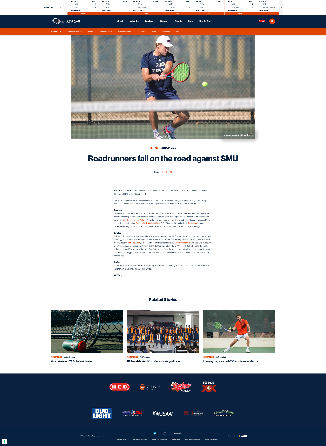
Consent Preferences (139, 440)
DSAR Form (176, 440)
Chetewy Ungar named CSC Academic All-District (231, 361)
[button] (281, 7)
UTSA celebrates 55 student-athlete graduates (153, 361)
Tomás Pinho (138, 220)
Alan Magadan (194, 223)
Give (154, 31)
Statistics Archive (125, 31)
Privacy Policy (122, 440)
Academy (166, 31)
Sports (120, 21)
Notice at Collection (211, 440)
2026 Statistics (106, 31)
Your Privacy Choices (192, 440)
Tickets (178, 21)
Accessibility (178, 433)
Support (164, 21)
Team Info (142, 31)
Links (83, 13)
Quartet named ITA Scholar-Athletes (71, 361)
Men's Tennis (155, 148)
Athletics (134, 21)
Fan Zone (149, 21)
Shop (190, 21)
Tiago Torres (127, 220)
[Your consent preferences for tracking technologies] (4, 441)
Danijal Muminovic (182, 242)
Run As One (205, 21)
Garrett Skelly (142, 223)
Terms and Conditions (159, 440)
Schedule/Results (75, 31)
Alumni (178, 31)
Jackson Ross (154, 223)
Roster (90, 31)
